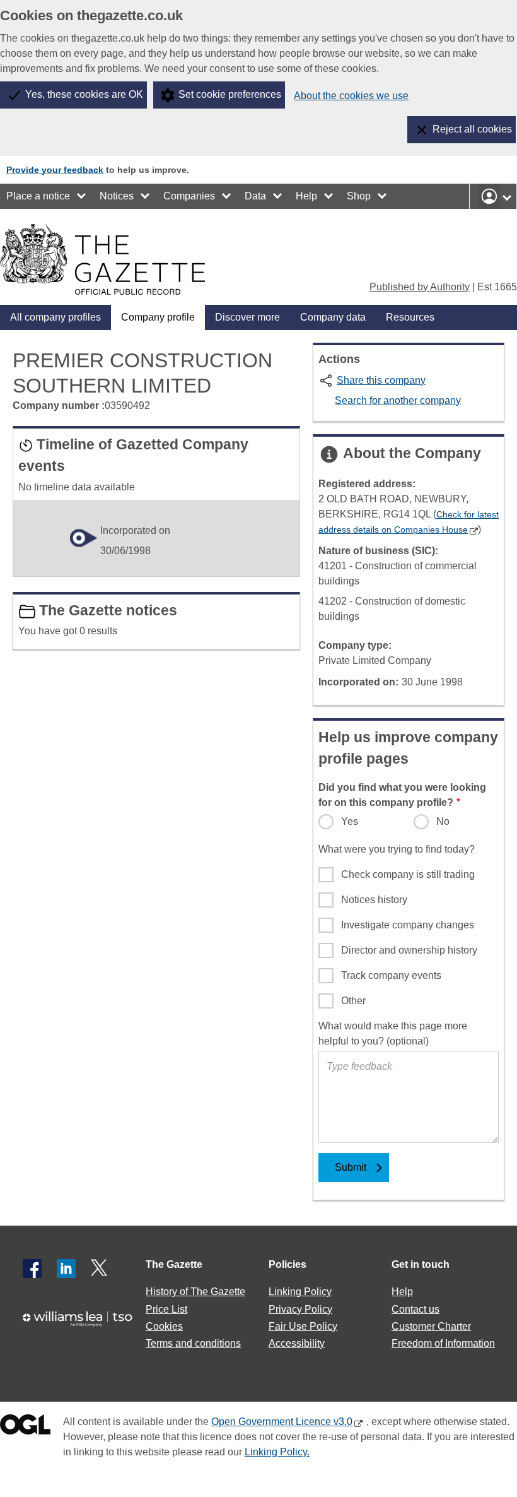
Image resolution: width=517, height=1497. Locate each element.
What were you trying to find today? (396, 849)
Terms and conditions (193, 1343)
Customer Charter (431, 1326)
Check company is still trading (408, 874)
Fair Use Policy (303, 1326)
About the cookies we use (351, 95)
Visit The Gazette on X (100, 1268)
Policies (287, 1264)
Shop (359, 196)
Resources (410, 317)
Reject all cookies (472, 129)
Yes (349, 821)
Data (255, 196)
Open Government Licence (25, 1427)
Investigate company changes (407, 925)
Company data (333, 317)
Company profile (158, 317)
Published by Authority (419, 286)
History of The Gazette (195, 1291)
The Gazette (174, 1264)
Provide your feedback (54, 170)
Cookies (164, 1326)
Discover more (247, 317)
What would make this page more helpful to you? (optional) (392, 1033)
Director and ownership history (409, 950)
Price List (166, 1309)
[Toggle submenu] (82, 196)
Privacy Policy (300, 1309)
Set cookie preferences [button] (229, 94)
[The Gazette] (102, 259)
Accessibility (297, 1343)
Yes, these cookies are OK (84, 94)
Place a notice (38, 196)
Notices (117, 196)
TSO (82, 1323)
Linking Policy (300, 1291)
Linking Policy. (277, 1452)
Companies (189, 196)
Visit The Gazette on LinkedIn (66, 1268)
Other (353, 1000)
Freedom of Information (443, 1343)
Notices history (374, 899)
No (443, 821)
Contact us (415, 1309)
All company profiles (55, 317)
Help (306, 196)
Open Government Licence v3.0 (281, 1421)
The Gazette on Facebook (32, 1268)
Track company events (391, 975)
